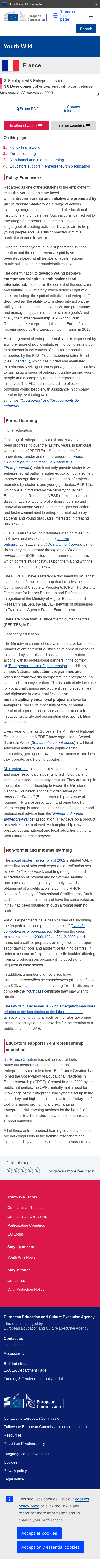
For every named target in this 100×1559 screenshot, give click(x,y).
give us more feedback (73, 1171)
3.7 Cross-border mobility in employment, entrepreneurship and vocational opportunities (1, 93)
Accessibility (14, 1353)
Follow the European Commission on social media (45, 1427)
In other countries (71, 126)
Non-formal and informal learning (37, 160)
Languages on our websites (26, 1454)
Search (86, 29)
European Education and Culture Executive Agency (49, 1317)
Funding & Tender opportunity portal (33, 1379)
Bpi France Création (20, 1059)
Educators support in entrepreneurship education (50, 166)
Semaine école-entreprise (53, 743)
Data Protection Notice (26, 1289)
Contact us (16, 1281)
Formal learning (23, 154)
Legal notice (14, 1479)
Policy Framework (25, 147)
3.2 (13, 986)
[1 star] (9, 1170)
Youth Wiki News (21, 1257)
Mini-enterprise (16, 769)
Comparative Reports (25, 1208)
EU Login (15, 1234)
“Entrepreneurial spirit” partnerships (37, 666)
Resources (13, 1435)
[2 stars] (13, 1170)
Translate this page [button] (68, 15)
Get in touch (13, 1345)
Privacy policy (15, 1471)
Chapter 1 (21, 361)
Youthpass (34, 991)
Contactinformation (73, 109)
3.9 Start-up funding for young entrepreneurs (98, 93)
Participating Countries (26, 1225)
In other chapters (23, 126)
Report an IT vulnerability (24, 1444)
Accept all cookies (39, 1533)
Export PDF (29, 109)
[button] (55, 15)
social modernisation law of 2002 (38, 860)
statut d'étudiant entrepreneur (62, 544)
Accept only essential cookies (50, 1547)
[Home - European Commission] (28, 15)
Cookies (10, 1462)
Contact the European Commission (32, 1418)
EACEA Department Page (25, 1370)
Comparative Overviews (27, 1217)
